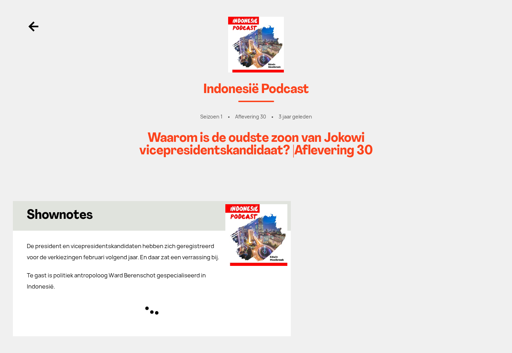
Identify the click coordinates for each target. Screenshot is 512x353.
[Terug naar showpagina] (256, 44)
